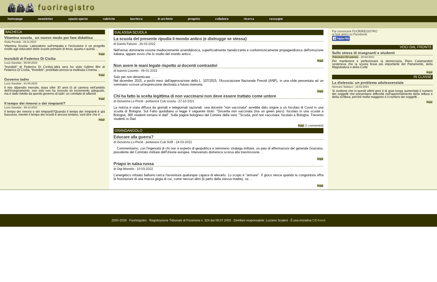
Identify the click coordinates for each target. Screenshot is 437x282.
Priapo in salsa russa (134, 164)
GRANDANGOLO (128, 131)
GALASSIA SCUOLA (131, 32)
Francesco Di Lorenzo (345, 57)
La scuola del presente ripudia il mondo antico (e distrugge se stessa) (180, 39)
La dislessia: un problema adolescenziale (368, 83)
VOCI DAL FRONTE (416, 47)
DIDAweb (318, 220)
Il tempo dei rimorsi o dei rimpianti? (34, 103)
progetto (194, 18)
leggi (320, 60)
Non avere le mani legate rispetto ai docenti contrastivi (165, 65)
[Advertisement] (218, 202)
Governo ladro (16, 79)
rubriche (109, 18)
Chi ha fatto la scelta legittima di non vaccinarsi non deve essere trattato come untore (195, 96)
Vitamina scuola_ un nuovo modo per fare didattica (48, 38)
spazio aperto (78, 18)
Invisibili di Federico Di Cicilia (30, 59)
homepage (15, 18)
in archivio (165, 18)
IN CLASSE (422, 77)
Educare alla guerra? (134, 137)
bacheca (136, 18)
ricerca (249, 18)
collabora (222, 18)
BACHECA (13, 32)
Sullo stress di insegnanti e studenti (363, 53)
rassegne (276, 18)
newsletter (45, 18)
